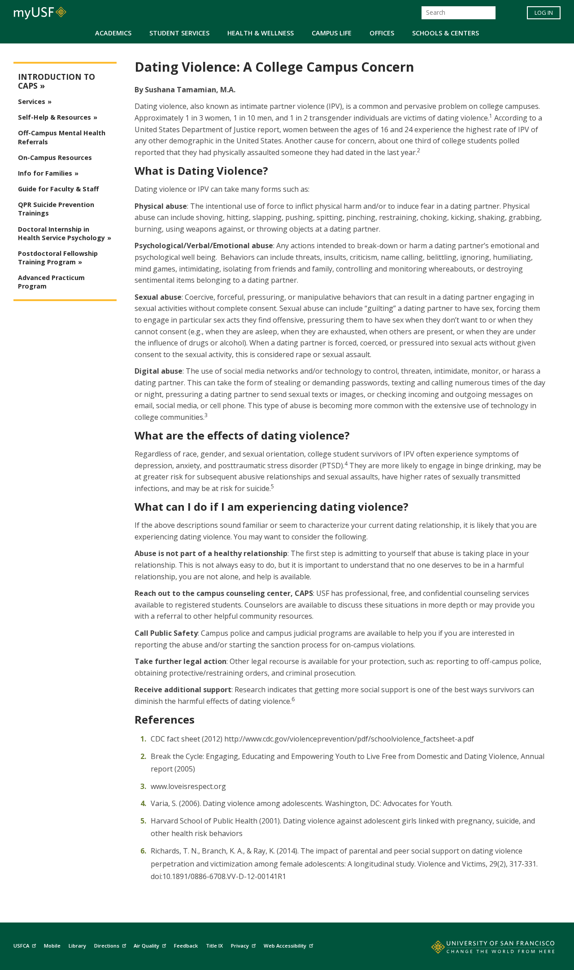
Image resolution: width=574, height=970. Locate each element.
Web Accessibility (285, 945)
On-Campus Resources (55, 157)
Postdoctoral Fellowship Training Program (58, 257)
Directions (106, 945)
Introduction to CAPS (56, 81)
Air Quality (146, 945)
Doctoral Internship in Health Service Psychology (61, 233)
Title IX (214, 945)
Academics (113, 33)
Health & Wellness (260, 33)
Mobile (52, 945)
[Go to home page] (483, 948)
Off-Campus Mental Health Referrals (61, 137)
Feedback (186, 945)
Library (77, 945)
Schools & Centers (445, 33)
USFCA (21, 945)
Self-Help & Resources (54, 117)
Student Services (179, 33)
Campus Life (332, 33)
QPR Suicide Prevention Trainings (56, 208)
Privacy (240, 945)
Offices (382, 33)
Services (31, 101)
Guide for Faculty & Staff (58, 189)
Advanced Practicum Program (51, 281)
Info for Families (45, 173)
